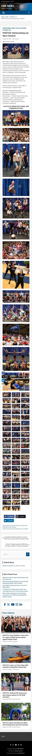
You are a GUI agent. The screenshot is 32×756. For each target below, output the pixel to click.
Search (27, 554)
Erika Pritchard (16, 699)
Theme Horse (18, 751)
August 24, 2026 (7, 699)
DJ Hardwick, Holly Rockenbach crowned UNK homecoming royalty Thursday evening (16, 538)
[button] (3, 384)
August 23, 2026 (7, 727)
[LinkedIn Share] (3, 380)
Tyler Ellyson (15, 39)
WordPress (21, 753)
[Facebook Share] (3, 373)
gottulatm (15, 641)
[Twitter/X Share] (3, 376)
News (13, 28)
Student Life (7, 30)
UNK (27, 529)
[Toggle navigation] (3, 13)
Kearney (5, 527)
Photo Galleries (20, 28)
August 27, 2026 (7, 641)
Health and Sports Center (12, 525)
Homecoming (7, 28)
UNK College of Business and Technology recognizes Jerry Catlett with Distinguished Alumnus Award (14, 595)
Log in (3, 736)
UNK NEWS (7, 5)
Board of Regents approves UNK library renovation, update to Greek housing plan (16, 545)
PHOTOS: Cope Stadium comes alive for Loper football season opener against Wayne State (15, 637)
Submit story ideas (8, 565)
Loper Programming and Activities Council (14, 529)
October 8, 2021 (7, 39)
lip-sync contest (12, 527)
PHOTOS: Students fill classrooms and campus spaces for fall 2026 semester (15, 695)
